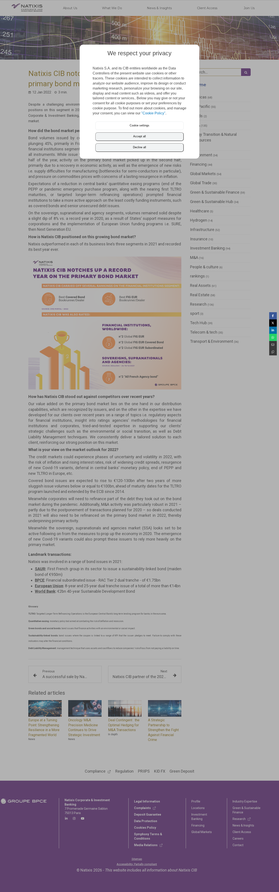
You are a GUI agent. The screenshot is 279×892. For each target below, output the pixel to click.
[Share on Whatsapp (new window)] (273, 337)
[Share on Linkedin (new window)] (273, 330)
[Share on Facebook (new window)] (273, 315)
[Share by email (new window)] (273, 344)
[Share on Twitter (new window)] (273, 323)
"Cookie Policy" (153, 113)
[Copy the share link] (273, 351)
